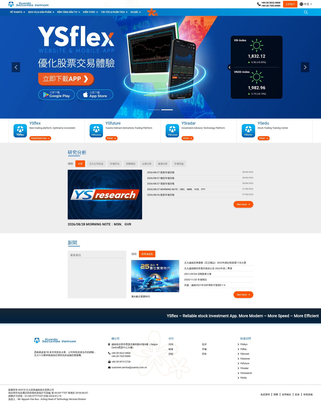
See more (242, 204)
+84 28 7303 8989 (270, 5)
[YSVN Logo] (28, 4)
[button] (306, 4)
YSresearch (246, 373)
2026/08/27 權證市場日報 (160, 178)
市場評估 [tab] (114, 163)
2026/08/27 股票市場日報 (160, 172)
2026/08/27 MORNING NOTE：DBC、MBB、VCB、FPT (176, 189)
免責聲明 (265, 394)
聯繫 (276, 394)
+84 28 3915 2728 (121, 361)
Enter (110, 138)
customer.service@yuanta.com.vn (129, 367)
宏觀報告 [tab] (130, 163)
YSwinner (245, 358)
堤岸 (204, 344)
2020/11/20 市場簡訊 (195, 279)
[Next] (305, 67)
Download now (38, 138)
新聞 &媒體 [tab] (147, 254)
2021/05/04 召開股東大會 (197, 274)
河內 (171, 344)
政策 (297, 394)
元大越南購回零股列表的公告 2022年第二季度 (208, 268)
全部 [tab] (80, 163)
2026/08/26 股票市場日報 (160, 194)
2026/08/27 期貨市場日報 (160, 183)
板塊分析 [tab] (163, 163)
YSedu (243, 377)
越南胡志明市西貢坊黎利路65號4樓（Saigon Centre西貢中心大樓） (135, 346)
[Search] (306, 12)
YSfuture (244, 363)
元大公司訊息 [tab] (96, 163)
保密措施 (308, 394)
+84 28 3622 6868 (270, 2)
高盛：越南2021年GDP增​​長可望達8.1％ (205, 285)
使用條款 (286, 394)
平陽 (204, 349)
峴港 (171, 349)
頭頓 (171, 353)
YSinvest (244, 353)
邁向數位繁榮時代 (140, 296)
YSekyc (244, 344)
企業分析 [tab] (146, 163)
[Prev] (16, 67)
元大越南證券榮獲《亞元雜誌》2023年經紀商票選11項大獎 (215, 262)
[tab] (71, 163)
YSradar (244, 368)
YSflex (243, 349)
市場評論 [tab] (179, 163)
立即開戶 (290, 4)
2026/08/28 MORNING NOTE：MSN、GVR (99, 224)
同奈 (204, 353)
